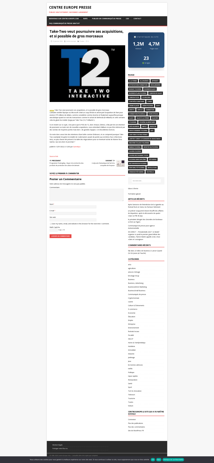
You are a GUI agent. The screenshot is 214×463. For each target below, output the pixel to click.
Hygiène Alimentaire (147, 122)
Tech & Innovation (134, 391)
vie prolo (150, 172)
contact (137, 18)
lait (151, 130)
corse (149, 101)
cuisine (130, 302)
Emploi (130, 320)
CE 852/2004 (146, 97)
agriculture (132, 268)
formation (150, 110)
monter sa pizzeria (151, 147)
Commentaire (55, 187)
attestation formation (138, 85)
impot (144, 126)
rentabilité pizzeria (136, 168)
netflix (130, 369)
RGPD (85, 18)
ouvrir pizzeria (135, 151)
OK (153, 459)
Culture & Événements (136, 305)
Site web (53, 217)
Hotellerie (131, 346)
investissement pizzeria (138, 130)
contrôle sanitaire (136, 101)
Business (131, 279)
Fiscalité (131, 335)
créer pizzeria (147, 106)
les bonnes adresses (135, 365)
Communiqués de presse (137, 294)
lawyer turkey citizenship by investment (145, 139)
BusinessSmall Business (136, 290)
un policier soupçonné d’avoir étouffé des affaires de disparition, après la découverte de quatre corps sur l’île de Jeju (146, 213)
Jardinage (131, 357)
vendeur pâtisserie (136, 172)
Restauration (132, 380)
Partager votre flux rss (60, 448)
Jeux (129, 361)
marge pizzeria (134, 147)
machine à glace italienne (139, 143)
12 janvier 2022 (58, 41)
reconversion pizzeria (137, 163)
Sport (130, 387)
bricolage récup (133, 276)
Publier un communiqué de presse (106, 18)
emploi (140, 110)
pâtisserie (152, 159)
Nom (51, 204)
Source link (54, 156)
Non (158, 459)
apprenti (155, 81)
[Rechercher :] (146, 181)
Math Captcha (55, 227)
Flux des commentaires (136, 427)
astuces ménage (134, 272)
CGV (127, 18)
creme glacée (134, 106)
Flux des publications (135, 423)
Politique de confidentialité (173, 459)
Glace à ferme (133, 188)
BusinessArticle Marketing (137, 287)
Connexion (132, 419)
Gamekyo (76, 147)
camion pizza (134, 97)
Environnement (133, 328)
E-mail (52, 211)
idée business (134, 126)
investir (153, 126)
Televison (131, 395)
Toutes (82, 41)
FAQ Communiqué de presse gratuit (64, 23)
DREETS (131, 110)
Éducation (131, 317)
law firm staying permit (138, 135)
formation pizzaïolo (137, 114)
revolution (152, 168)
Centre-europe (71, 41)
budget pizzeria (135, 89)
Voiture (130, 406)
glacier (155, 118)
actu (129, 264)
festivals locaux (133, 331)
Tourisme (131, 398)
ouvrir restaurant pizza (138, 155)
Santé (130, 383)
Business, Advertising (135, 283)
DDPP (158, 106)
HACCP (130, 339)
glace (131, 118)
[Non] (211, 460)
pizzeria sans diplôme (137, 159)
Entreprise (131, 324)
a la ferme (133, 81)
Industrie (131, 354)
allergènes (144, 81)
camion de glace (155, 93)
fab (129, 251)
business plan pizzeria (137, 93)
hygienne (132, 122)
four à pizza (153, 114)
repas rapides (133, 376)
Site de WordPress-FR (136, 430)
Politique (131, 372)
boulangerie (155, 85)
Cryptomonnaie (133, 298)
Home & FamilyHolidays (136, 343)
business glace (150, 89)
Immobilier (132, 350)
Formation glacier (134, 194)
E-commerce (132, 309)
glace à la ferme (143, 118)
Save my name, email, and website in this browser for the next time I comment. (80, 224)
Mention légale (57, 445)
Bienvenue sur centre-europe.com (64, 18)
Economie (131, 313)
